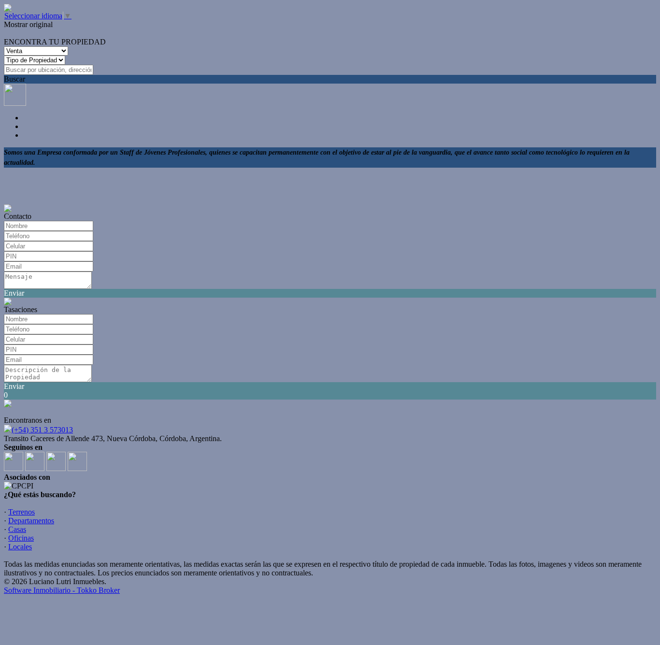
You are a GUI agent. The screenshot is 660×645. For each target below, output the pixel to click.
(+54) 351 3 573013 (42, 430)
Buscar (14, 79)
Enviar (14, 293)
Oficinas (21, 538)
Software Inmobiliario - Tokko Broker (62, 590)
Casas (17, 529)
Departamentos (31, 520)
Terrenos (21, 512)
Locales (20, 547)
